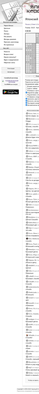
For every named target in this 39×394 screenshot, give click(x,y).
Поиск (6, 31)
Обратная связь (9, 62)
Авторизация (11, 72)
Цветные (7, 28)
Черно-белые (8, 25)
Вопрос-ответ (8, 54)
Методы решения (10, 39)
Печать (27, 24)
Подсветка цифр (32, 93)
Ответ (34, 24)
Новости (7, 51)
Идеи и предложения (11, 60)
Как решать (8, 36)
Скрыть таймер (32, 88)
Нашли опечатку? (10, 57)
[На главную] (11, 10)
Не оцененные (9, 45)
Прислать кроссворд (11, 42)
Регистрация (10, 68)
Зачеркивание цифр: (32, 84)
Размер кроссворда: (32, 80)
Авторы (6, 34)
